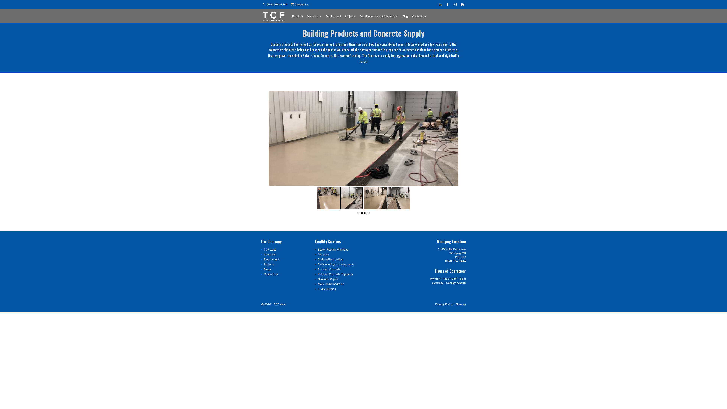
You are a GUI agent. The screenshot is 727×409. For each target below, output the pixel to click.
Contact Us (302, 4)
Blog (405, 16)
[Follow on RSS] (463, 5)
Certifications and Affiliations (377, 16)
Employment (333, 16)
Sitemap (461, 304)
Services (312, 16)
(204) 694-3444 (277, 4)
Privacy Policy (444, 304)
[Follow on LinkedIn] (440, 5)
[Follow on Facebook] (448, 5)
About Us (297, 16)
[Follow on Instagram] (455, 5)
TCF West (270, 249)
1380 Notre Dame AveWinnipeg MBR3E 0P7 (452, 253)
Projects (350, 16)
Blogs (267, 269)
